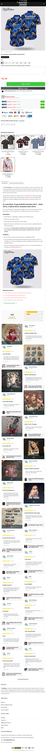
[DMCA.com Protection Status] (16, 748)
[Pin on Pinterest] (12, 124)
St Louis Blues (21, 120)
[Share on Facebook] (4, 124)
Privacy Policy (4, 707)
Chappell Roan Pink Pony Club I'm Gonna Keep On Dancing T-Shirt (13, 504)
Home (2, 51)
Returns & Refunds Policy (6, 704)
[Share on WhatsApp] (2, 124)
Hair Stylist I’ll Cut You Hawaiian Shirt (23, 152)
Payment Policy (4, 725)
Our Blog (3, 717)
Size (2, 59)
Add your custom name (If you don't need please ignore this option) (15, 65)
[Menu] (2, 4)
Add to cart (26, 84)
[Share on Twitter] (7, 124)
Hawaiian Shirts (8, 51)
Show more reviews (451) (23, 679)
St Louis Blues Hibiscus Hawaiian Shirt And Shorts (15, 297)
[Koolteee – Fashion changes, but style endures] (23, 4)
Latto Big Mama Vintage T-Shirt (35, 524)
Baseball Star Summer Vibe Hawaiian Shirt (38, 152)
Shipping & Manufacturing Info (16, 183)
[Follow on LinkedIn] (26, 0)
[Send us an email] (23, 0)
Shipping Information (5, 722)
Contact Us (3, 720)
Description (4, 183)
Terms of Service (4, 710)
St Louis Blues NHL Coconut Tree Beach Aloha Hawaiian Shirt (17, 293)
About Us (3, 702)
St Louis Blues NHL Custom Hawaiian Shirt (13, 300)
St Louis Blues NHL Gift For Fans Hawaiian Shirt (14, 295)
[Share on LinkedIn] (14, 124)
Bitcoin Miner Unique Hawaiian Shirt (7, 152)
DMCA (2, 727)
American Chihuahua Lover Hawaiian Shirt (7, 174)
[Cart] (44, 4)
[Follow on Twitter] (22, 0)
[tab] (4, 183)
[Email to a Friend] (9, 124)
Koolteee (36, 211)
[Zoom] (2, 49)
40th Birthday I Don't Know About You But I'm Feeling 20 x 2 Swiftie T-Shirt (14, 550)
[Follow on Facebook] (19, 0)
